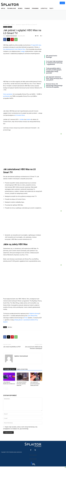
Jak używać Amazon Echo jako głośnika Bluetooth (21, 384)
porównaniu (6, 96)
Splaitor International (11, 35)
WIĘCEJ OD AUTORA (22, 369)
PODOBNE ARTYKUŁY (9, 369)
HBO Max (10, 327)
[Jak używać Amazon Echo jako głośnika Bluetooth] (23, 377)
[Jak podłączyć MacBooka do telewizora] (9, 377)
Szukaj (62, 3)
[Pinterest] (12, 39)
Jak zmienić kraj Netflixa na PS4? (12, 346)
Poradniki (10, 26)
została (22, 119)
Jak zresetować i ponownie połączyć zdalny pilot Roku (35, 384)
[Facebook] (4, 39)
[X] (8, 39)
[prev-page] (4, 389)
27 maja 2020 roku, (36, 45)
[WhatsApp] (16, 39)
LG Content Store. (20, 115)
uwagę (23, 51)
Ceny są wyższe (8, 94)
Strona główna (6, 24)
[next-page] (7, 389)
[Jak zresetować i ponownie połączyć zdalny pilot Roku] (36, 377)
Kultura (12, 24)
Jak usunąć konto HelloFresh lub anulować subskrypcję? (33, 347)
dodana (28, 119)
